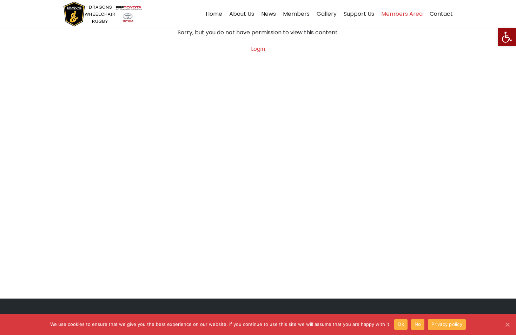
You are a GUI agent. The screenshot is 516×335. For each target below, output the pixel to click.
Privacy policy (446, 324)
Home (214, 14)
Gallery (327, 14)
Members (296, 14)
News (268, 14)
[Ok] (507, 324)
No (418, 324)
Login (258, 49)
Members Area (402, 14)
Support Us (359, 14)
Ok (401, 324)
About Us (241, 14)
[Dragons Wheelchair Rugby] (102, 14)
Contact (441, 14)
